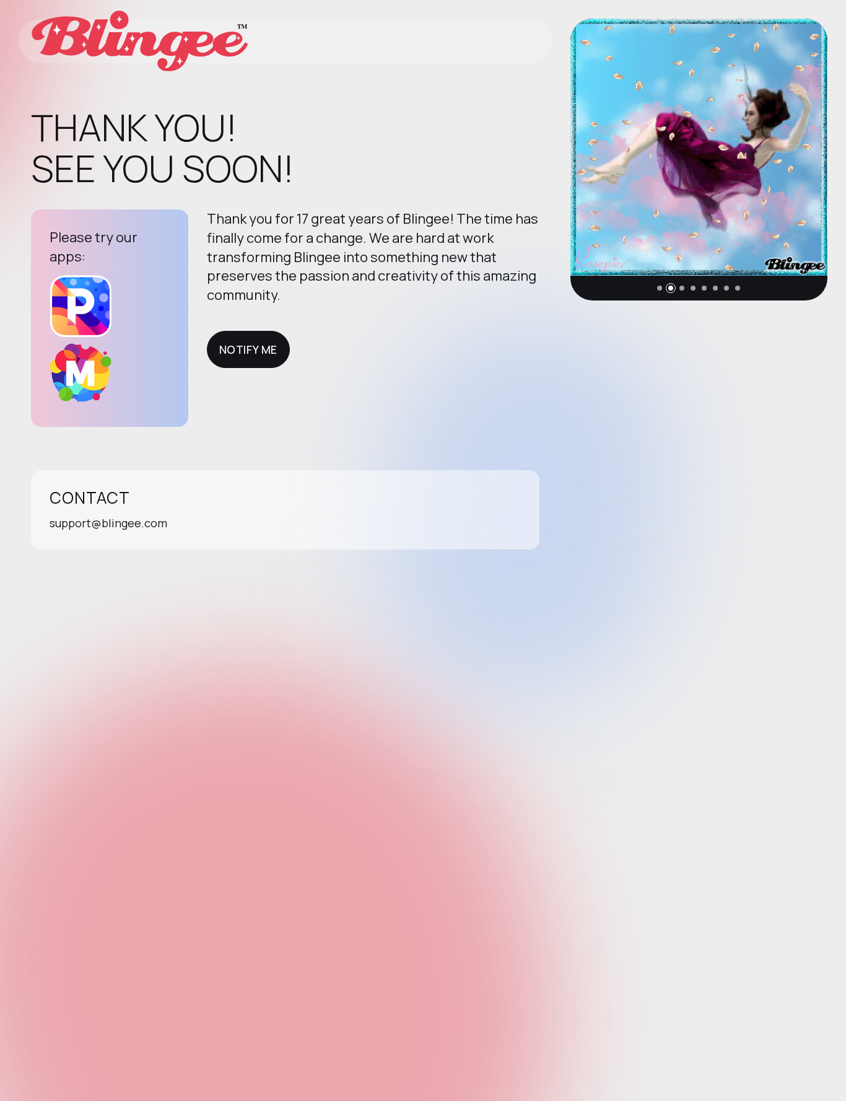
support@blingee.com (108, 522)
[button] (659, 288)
